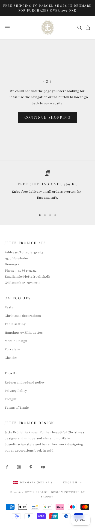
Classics (11, 358)
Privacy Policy (16, 391)
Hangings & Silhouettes (24, 332)
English (70, 482)
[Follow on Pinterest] (31, 467)
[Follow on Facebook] (7, 467)
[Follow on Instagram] (19, 467)
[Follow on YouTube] (43, 467)
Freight (11, 399)
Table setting (15, 324)
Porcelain (12, 349)
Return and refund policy (25, 382)
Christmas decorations (23, 316)
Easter (10, 307)
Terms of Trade (17, 407)
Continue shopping (47, 117)
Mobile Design (16, 341)
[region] (47, 188)
